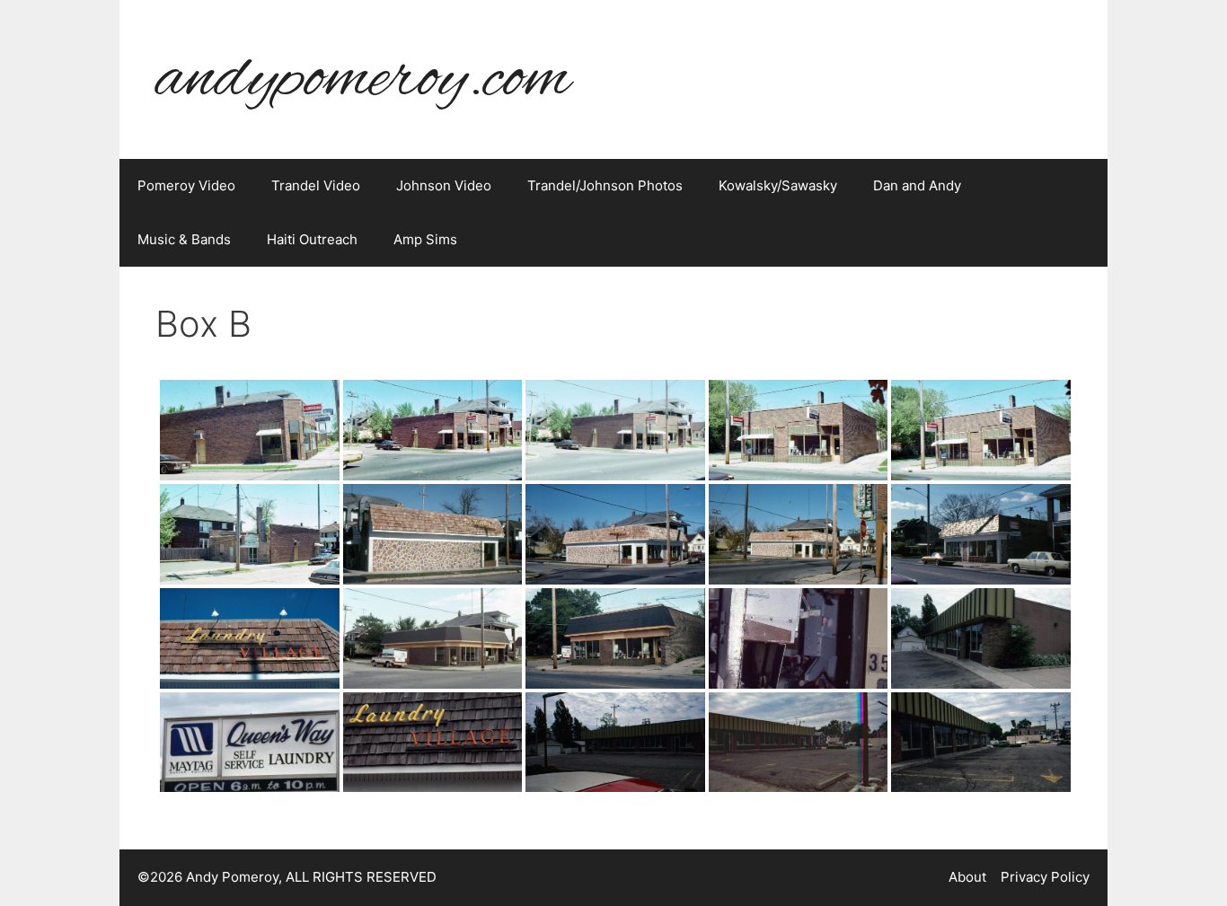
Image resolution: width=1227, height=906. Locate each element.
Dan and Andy (917, 185)
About (967, 876)
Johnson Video (443, 185)
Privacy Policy (1045, 876)
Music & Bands (184, 239)
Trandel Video (315, 185)
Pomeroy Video (186, 185)
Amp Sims (425, 239)
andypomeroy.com (362, 79)
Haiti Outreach (312, 239)
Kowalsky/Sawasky (778, 185)
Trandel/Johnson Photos (605, 185)
